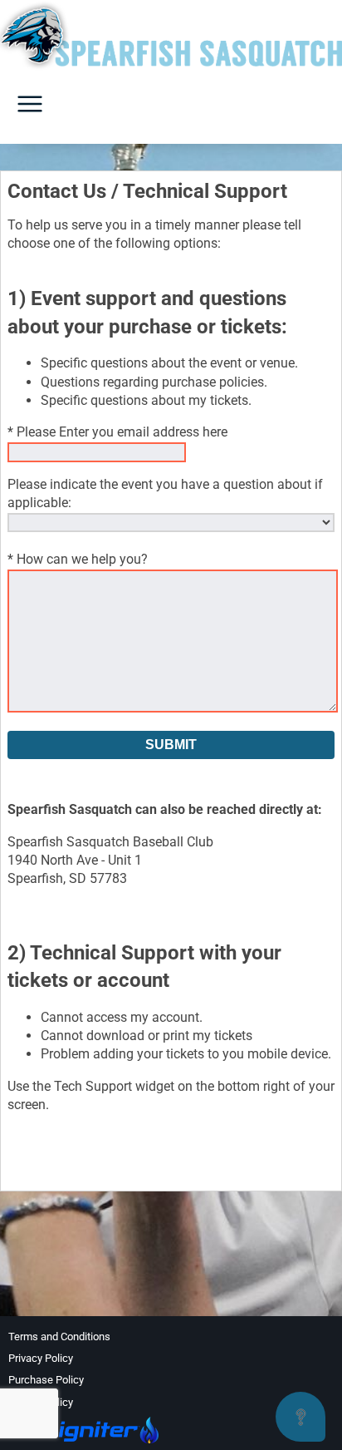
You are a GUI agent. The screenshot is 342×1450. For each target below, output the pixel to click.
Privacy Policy (40, 1358)
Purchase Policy (46, 1380)
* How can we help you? (77, 559)
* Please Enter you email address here (117, 432)
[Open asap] (300, 1417)
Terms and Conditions (59, 1336)
